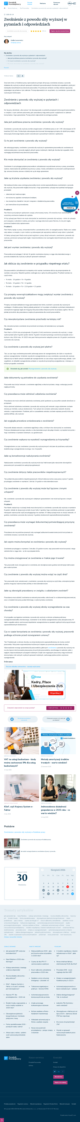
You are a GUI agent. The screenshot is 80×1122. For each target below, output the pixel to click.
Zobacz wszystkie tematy (13, 937)
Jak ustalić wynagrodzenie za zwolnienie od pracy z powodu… (38, 851)
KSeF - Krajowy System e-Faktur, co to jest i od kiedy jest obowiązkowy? (15, 986)
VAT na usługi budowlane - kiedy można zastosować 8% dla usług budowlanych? (20, 762)
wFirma (31, 1066)
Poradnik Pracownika (35, 1062)
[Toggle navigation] (74, 3)
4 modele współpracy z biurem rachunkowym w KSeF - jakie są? (66, 953)
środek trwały (13, 918)
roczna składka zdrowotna (59, 916)
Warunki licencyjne (65, 1104)
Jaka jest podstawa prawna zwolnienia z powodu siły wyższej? (27, 58)
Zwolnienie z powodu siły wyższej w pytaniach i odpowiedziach (25, 55)
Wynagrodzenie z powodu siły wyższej (42, 369)
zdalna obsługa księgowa (24, 932)
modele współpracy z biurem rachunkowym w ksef (43, 928)
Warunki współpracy (36, 1104)
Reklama (43, 3)
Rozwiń (6, 68)
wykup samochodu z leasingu (38, 916)
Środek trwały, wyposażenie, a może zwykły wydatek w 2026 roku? (16, 1005)
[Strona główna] (4, 8)
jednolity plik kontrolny (43, 932)
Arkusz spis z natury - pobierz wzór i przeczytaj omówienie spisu (16, 1035)
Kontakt (55, 1062)
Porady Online (29, 3)
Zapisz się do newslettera (60, 31)
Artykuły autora (16, 43)
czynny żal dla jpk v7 (32, 921)
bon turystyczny (66, 935)
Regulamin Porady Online (51, 1104)
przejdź (69, 208)
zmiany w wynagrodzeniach (37, 930)
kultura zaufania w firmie (31, 925)
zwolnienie (52, 648)
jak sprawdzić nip (10, 916)
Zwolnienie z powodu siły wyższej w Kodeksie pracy (24, 832)
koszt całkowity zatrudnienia (50, 921)
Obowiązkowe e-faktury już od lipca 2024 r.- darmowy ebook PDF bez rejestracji (66, 1013)
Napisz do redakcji (60, 1082)
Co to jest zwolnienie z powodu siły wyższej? (22, 61)
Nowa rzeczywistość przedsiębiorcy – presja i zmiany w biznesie (42, 1030)
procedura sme (21, 930)
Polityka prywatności (10, 1104)
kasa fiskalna (22, 916)
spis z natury (18, 921)
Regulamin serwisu (23, 1104)
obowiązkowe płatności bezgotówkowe (50, 918)
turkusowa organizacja (27, 923)
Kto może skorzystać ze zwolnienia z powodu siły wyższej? (26, 64)
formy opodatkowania (27, 918)
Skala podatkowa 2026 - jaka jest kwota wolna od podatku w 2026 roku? (41, 953)
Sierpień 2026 (58, 870)
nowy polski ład (53, 935)
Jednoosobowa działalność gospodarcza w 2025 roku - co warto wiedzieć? (55, 810)
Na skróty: (8, 53)
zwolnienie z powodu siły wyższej (17, 31)
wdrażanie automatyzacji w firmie (52, 925)
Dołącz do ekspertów (59, 1067)
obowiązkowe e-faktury (61, 932)
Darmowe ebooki (56, 3)
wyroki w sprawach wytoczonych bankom (23, 935)
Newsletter (58, 1077)
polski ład (42, 935)
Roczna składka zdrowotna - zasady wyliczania (23, 667)
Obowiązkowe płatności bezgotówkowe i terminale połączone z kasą (15, 1016)
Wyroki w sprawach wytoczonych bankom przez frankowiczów (65, 1032)
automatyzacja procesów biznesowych (50, 923)
